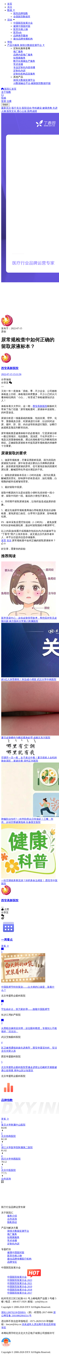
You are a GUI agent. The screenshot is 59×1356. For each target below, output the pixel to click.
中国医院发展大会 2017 (19, 1293)
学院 (9, 42)
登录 (3, 101)
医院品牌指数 (20, 13)
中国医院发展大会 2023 (19, 1280)
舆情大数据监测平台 (18, 1231)
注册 (9, 101)
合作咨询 (12, 1219)
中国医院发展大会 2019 (19, 1286)
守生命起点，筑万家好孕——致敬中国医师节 (25, 1009)
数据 (10, 10)
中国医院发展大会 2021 (19, 1283)
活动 (9, 19)
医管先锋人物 (20, 29)
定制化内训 (13, 1243)
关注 (9, 7)
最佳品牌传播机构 (23, 39)
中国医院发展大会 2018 (19, 1289)
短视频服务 (13, 1237)
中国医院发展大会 (23, 23)
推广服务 (12, 1234)
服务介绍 (12, 1216)
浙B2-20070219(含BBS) (13, 1312)
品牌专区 (12, 1262)
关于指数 (6, 92)
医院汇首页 (10, 89)
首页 (9, 4)
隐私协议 (12, 1222)
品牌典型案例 (20, 35)
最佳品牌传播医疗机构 (19, 1259)
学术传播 (12, 1240)
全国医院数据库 (21, 16)
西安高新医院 (40, 406)
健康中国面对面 (21, 26)
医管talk (17, 32)
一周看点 (7, 939)
